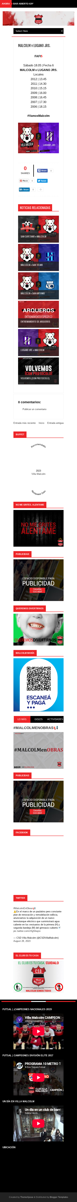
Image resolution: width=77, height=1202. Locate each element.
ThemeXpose (26, 1197)
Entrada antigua (55, 423)
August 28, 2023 (21, 941)
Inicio (41, 423)
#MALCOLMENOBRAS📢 (35, 728)
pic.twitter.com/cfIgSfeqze (26, 931)
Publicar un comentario (34, 409)
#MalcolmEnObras (23, 908)
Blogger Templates (59, 1197)
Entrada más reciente (24, 423)
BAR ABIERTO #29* (23, 4)
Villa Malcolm (38, 474)
